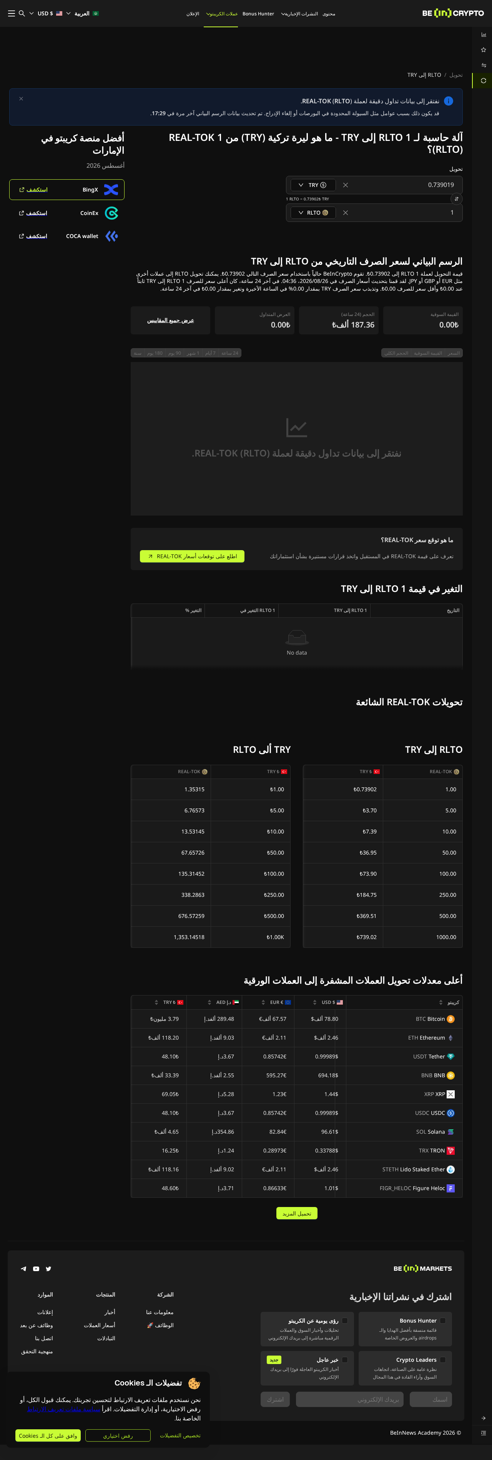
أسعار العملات (99, 1325)
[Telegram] (24, 1269)
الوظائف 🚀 (160, 1325)
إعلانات (45, 1312)
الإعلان (192, 13)
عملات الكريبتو (224, 13)
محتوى (328, 13)
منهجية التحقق (37, 1351)
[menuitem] (482, 34)
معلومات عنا (160, 1312)
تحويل (456, 74)
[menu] (482, 57)
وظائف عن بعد (36, 1325)
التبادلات (106, 1338)
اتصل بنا (44, 1338)
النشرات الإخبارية (301, 13)
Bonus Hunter (258, 13)
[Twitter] (48, 1269)
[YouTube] (36, 1269)
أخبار (110, 1312)
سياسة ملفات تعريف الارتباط (63, 1409)
